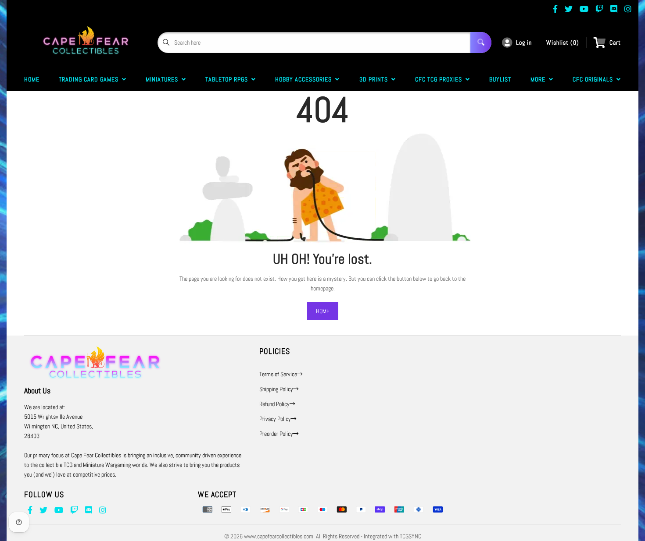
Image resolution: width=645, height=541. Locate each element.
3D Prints (375, 79)
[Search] (480, 42)
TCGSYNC (410, 536)
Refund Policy (274, 404)
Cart (615, 42)
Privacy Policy (275, 419)
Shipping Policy (276, 389)
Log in (524, 42)
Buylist (500, 79)
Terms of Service (278, 374)
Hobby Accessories (305, 79)
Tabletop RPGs (228, 79)
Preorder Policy (276, 434)
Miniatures (164, 79)
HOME (323, 311)
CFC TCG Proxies (440, 79)
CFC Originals (594, 79)
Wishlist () (562, 42)
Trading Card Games (90, 79)
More (539, 79)
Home (31, 79)
